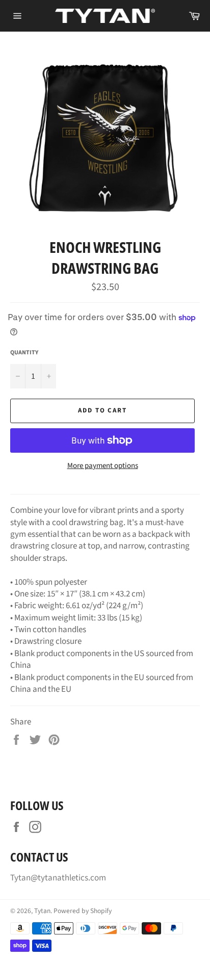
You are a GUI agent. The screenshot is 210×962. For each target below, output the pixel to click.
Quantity (24, 353)
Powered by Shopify (83, 911)
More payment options (102, 466)
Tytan (42, 911)
